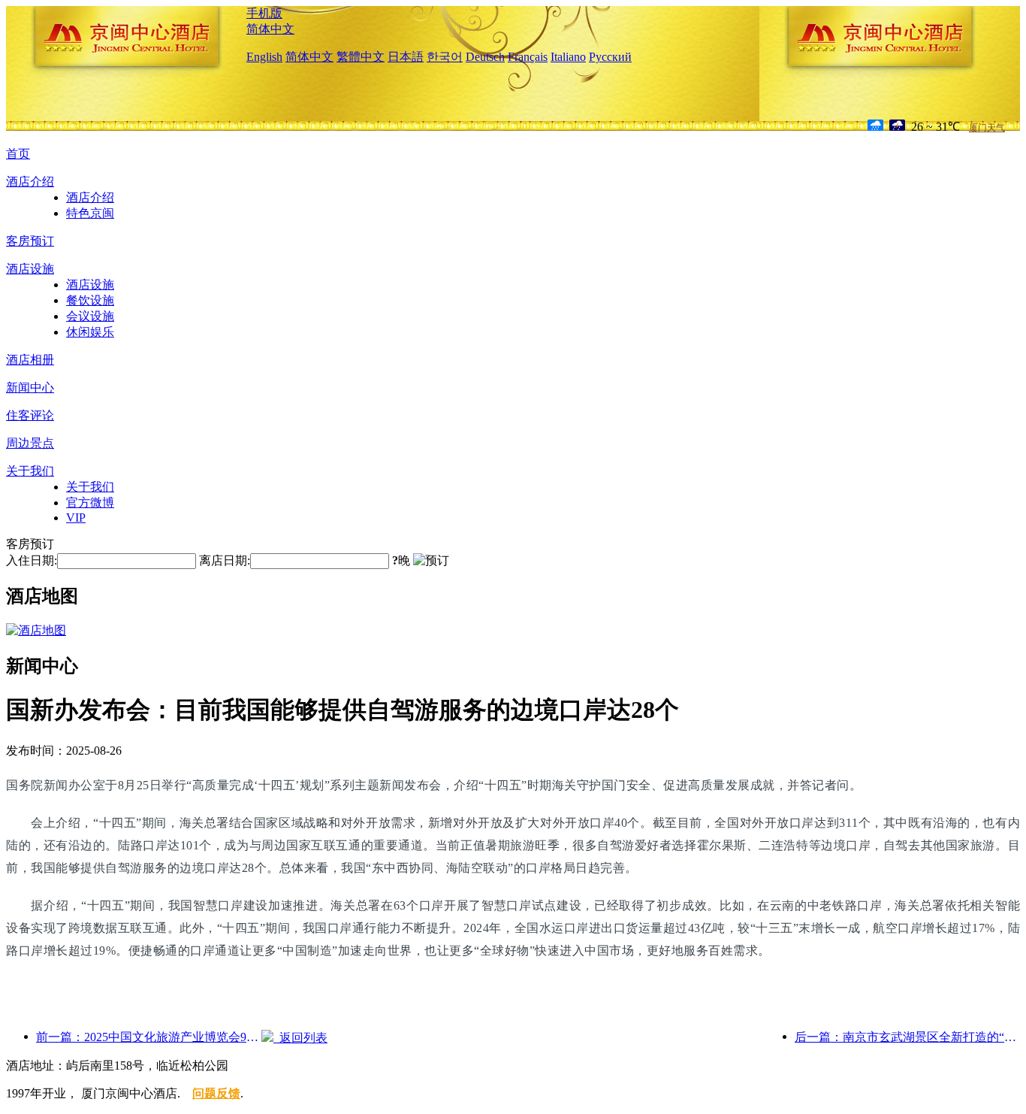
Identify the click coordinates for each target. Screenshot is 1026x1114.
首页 (18, 153)
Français (528, 56)
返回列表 (300, 1037)
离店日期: (224, 560)
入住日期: (31, 560)
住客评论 (30, 415)
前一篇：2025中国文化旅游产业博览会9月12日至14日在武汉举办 (148, 1037)
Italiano (568, 56)
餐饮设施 (90, 300)
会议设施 (90, 316)
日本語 (406, 56)
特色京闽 (90, 213)
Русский (610, 56)
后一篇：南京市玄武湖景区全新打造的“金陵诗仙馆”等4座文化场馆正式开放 (907, 1037)
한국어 (445, 56)
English (264, 56)
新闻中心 (30, 387)
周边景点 (30, 443)
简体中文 (270, 29)
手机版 (264, 13)
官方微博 (90, 502)
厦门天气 (987, 128)
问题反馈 (216, 1093)
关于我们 (30, 471)
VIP (76, 517)
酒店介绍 (30, 181)
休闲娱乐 (90, 331)
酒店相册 (30, 359)
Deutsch (485, 56)
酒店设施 (30, 268)
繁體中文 (360, 56)
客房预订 (30, 241)
